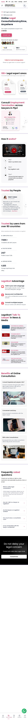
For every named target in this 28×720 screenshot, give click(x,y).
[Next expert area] (26, 87)
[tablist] (14, 716)
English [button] (3, 1)
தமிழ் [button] (12, 1)
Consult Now (14, 557)
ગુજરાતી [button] (25, 1)
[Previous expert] (2, 120)
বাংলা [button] (9, 1)
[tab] (3, 716)
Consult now (6, 35)
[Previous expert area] (2, 87)
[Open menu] (2, 5)
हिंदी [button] (6, 1)
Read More (14, 211)
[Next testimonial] (26, 204)
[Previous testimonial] (2, 204)
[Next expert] (26, 120)
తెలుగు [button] (16, 1)
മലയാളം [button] (20, 1)
